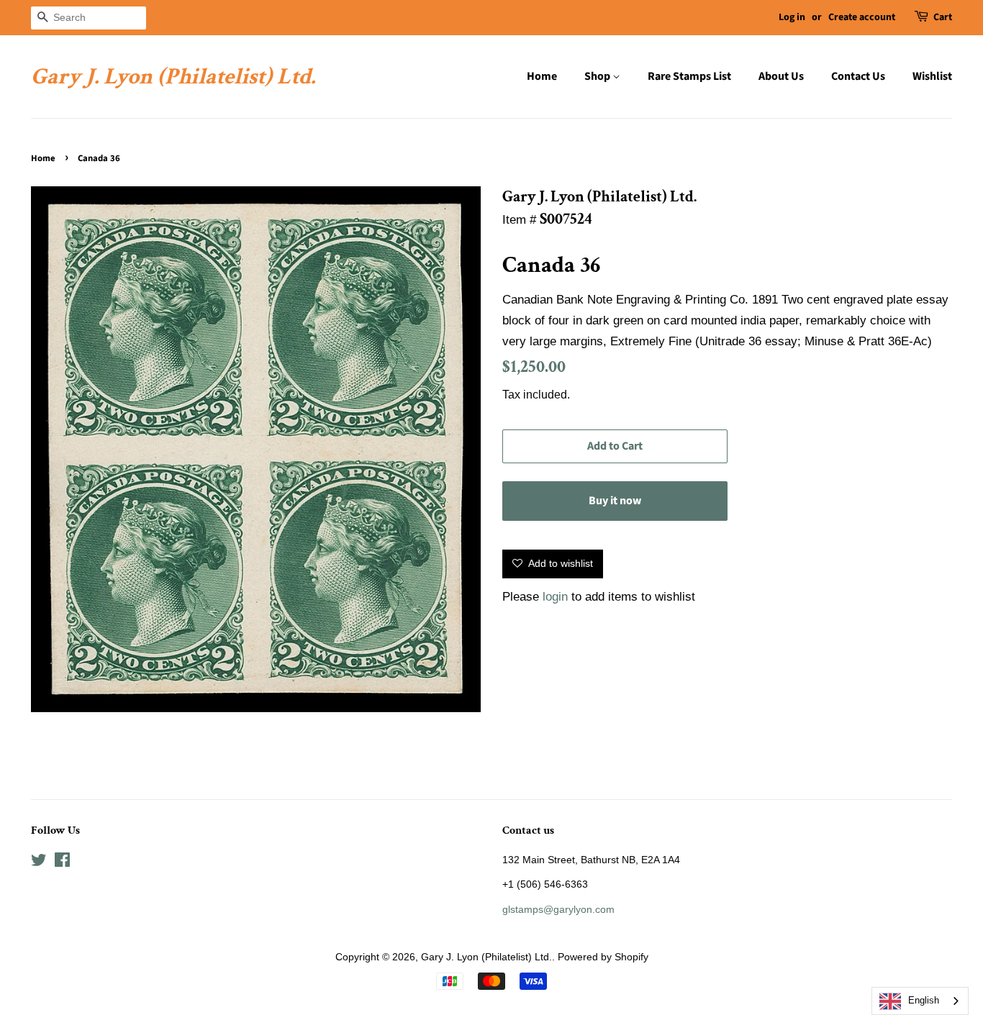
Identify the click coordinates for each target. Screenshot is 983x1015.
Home (542, 76)
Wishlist (932, 76)
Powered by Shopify (603, 956)
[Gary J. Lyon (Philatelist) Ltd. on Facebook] (62, 862)
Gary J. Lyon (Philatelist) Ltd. (173, 77)
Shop (598, 76)
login (555, 597)
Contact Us (858, 76)
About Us (781, 76)
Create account (861, 17)
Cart (942, 17)
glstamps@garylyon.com (558, 909)
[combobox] (920, 1001)
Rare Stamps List (689, 76)
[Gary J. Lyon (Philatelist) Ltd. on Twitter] (39, 862)
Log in (792, 17)
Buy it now (615, 501)
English (923, 1000)
